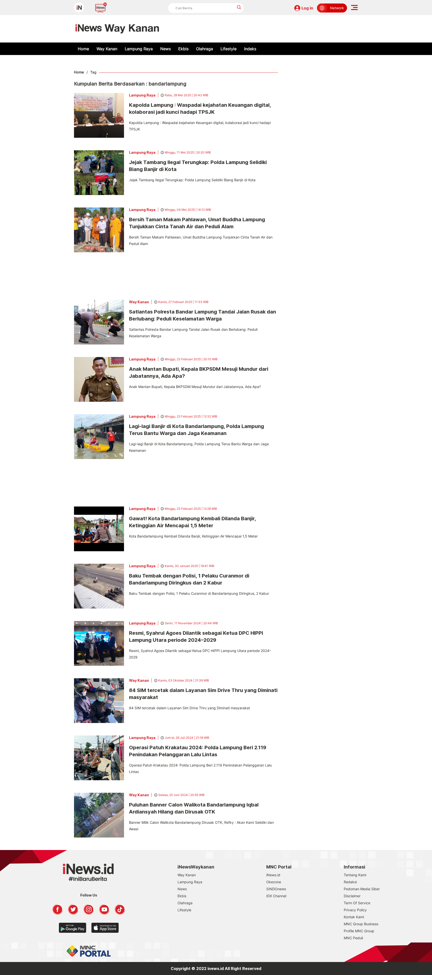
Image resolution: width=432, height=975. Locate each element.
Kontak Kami (354, 917)
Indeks (250, 48)
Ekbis (183, 48)
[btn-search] (239, 7)
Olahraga (204, 48)
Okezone (273, 882)
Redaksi (350, 882)
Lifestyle (228, 48)
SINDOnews (276, 889)
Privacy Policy (355, 910)
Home (83, 48)
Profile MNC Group (359, 931)
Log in (307, 8)
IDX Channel (276, 896)
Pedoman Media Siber (362, 889)
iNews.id (273, 875)
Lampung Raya (139, 48)
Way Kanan (106, 48)
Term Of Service (357, 903)
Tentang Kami (355, 875)
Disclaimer (352, 896)
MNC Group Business (361, 924)
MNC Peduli (353, 938)
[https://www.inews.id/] (117, 29)
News (165, 48)
